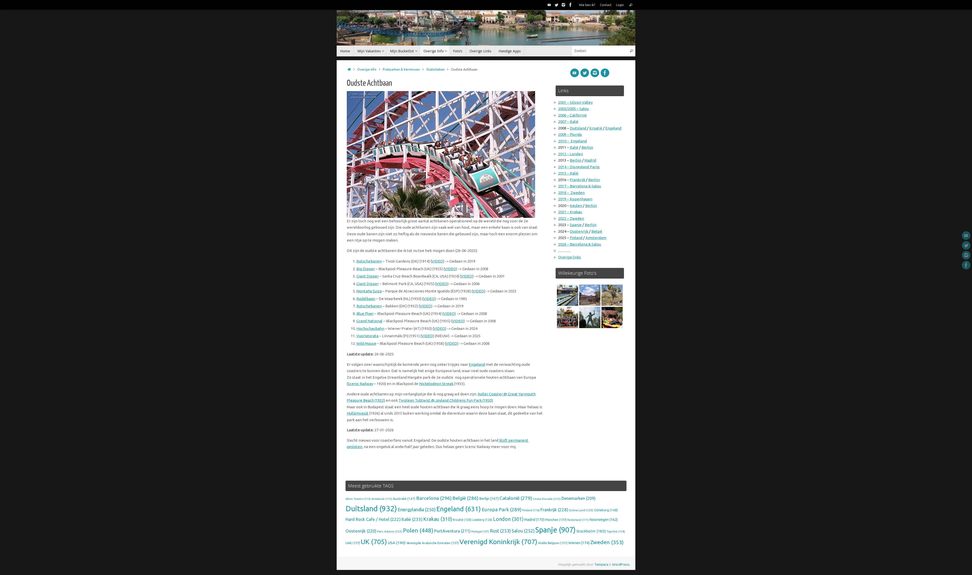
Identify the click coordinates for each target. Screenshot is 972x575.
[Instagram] (563, 4)
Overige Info (366, 69)
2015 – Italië (568, 173)
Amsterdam (595, 238)
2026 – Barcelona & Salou (579, 244)
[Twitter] (556, 4)
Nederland (578, 519)
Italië (574, 147)
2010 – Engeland (572, 141)
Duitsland (578, 128)
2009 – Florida (570, 134)
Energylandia (417, 509)
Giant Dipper (367, 276)
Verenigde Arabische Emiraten (432, 543)
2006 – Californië (572, 115)
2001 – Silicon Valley (575, 102)
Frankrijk (577, 180)
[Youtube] (549, 4)
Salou (523, 530)
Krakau (437, 519)
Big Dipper (365, 269)
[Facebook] (570, 4)
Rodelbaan (365, 298)
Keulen (576, 205)
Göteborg (606, 510)
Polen (418, 530)
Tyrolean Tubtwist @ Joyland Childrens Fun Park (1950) (445, 400)
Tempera (601, 564)
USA (397, 542)
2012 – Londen (570, 154)
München (555, 519)
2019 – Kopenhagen (575, 199)
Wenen (579, 543)
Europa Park (501, 509)
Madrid (590, 160)
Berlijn (587, 147)
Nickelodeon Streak (436, 383)
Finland (576, 238)
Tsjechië (615, 531)
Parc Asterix (389, 531)
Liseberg (482, 519)
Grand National (369, 321)
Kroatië (595, 128)
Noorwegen (604, 520)
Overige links (569, 257)
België (596, 231)
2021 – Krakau (570, 212)
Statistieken (435, 69)
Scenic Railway (360, 383)
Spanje (576, 225)
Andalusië (381, 498)
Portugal (480, 531)
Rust (500, 530)
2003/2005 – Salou (573, 109)
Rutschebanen (369, 261)
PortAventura (452, 531)
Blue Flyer (365, 313)
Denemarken (578, 498)
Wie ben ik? (587, 5)
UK (374, 541)
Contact (606, 5)
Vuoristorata (367, 336)
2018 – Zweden (571, 192)
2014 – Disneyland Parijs (579, 167)
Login (620, 5)
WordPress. (621, 564)
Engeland (477, 364)
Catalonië (515, 498)
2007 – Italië (568, 121)
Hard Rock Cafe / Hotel (373, 519)
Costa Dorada (547, 498)
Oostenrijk (579, 231)
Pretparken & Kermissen (401, 69)
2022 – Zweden (571, 218)
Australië (404, 499)
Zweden (607, 542)
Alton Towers (358, 498)
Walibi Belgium (553, 543)
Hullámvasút (358, 413)
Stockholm (591, 531)
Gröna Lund (581, 510)
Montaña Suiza (369, 291)
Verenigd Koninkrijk (498, 541)
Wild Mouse (366, 343)
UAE (353, 543)
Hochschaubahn (370, 328)
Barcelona (434, 498)
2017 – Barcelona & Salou (579, 186)
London (508, 519)
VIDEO (437, 261)
